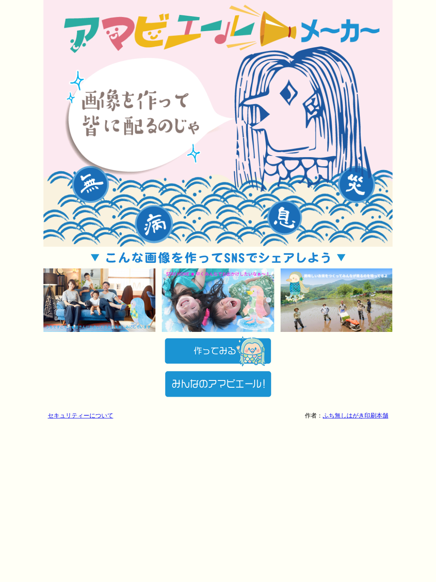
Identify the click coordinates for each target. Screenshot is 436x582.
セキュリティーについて (80, 415)
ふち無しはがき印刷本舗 (355, 415)
